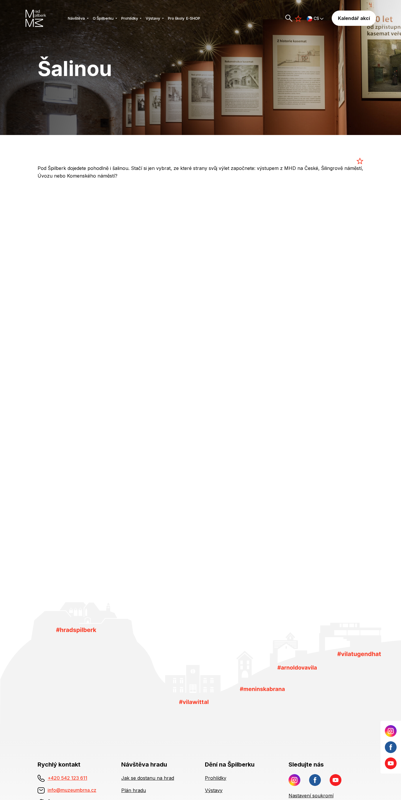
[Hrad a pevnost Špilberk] (76, 630)
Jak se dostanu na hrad (147, 778)
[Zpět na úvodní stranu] (44, 18)
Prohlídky (130, 18)
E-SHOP (193, 18)
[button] (315, 18)
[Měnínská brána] (262, 688)
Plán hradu (133, 790)
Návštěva (77, 18)
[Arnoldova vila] (297, 667)
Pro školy (176, 18)
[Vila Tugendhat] (359, 654)
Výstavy (153, 18)
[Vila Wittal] (194, 701)
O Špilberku (103, 18)
